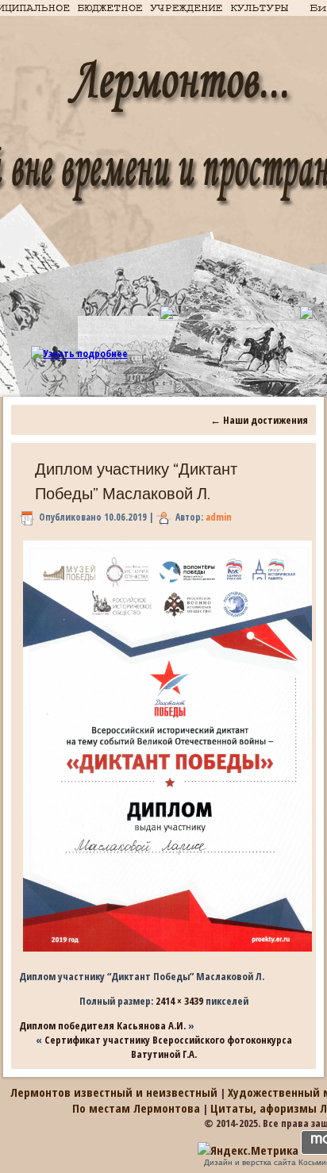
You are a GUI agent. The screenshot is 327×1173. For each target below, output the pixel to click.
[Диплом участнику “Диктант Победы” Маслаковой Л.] (167, 951)
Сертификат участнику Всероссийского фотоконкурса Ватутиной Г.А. (168, 1047)
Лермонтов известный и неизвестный (113, 1092)
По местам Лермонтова (136, 1108)
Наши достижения (259, 420)
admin (219, 517)
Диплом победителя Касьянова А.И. (102, 1025)
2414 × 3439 (179, 1001)
